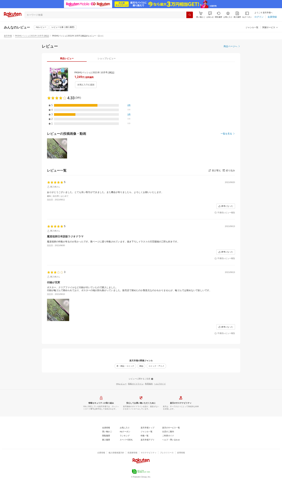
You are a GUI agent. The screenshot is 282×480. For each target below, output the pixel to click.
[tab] (67, 58)
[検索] (189, 15)
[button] (210, 14)
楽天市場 (8, 36)
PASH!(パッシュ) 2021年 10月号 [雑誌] (32, 36)
